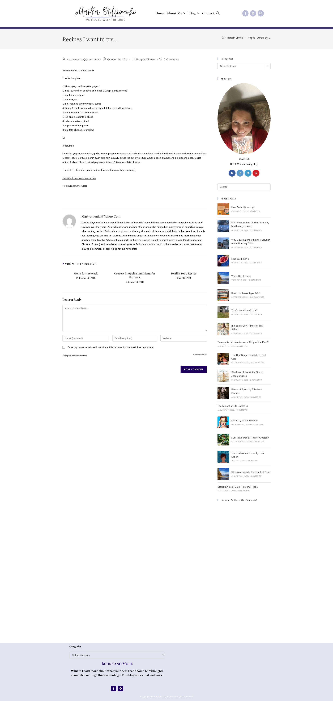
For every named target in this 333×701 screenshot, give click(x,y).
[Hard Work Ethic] (223, 260)
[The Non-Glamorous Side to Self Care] (223, 359)
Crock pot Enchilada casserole (79, 178)
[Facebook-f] (245, 13)
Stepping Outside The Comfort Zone (250, 472)
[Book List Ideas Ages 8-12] (223, 295)
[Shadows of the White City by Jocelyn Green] (223, 376)
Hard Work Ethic (240, 259)
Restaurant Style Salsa (74, 185)
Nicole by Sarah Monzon (244, 420)
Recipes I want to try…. (259, 37)
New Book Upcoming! (242, 207)
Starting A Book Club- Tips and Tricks (237, 487)
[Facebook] (232, 173)
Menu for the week (86, 273)
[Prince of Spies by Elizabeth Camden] (223, 393)
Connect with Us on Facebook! (239, 499)
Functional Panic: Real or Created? (250, 437)
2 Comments (258, 363)
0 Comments (171, 59)
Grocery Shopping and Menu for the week (134, 275)
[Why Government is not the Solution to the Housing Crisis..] (223, 243)
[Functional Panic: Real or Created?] (223, 439)
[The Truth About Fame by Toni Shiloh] (223, 457)
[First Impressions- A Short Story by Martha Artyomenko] (223, 226)
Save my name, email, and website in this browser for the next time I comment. (111, 347)
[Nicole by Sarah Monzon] (223, 422)
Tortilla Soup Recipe (183, 273)
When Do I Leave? (241, 276)
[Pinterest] (253, 13)
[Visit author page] (69, 221)
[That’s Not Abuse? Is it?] (223, 312)
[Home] (223, 37)
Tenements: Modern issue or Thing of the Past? (242, 342)
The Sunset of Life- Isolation (232, 406)
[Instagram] (261, 13)
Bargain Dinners (146, 59)
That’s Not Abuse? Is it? (244, 310)
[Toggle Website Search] (217, 13)
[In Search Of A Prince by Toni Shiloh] (223, 329)
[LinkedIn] (248, 173)
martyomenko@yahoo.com (83, 59)
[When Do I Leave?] (223, 278)
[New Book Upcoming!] (223, 209)
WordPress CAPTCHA (200, 354)
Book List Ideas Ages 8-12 (245, 293)
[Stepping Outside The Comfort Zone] (223, 474)
